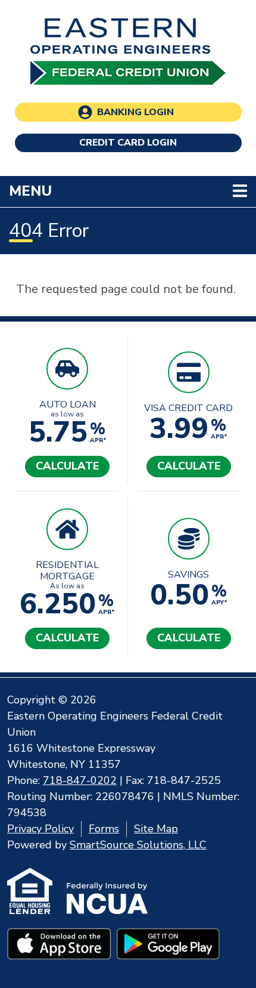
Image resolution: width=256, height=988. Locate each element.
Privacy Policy (40, 829)
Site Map (156, 829)
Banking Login (135, 112)
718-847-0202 (80, 780)
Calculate (67, 466)
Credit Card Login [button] (128, 142)
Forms (104, 829)
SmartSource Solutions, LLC (138, 845)
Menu (107, 190)
